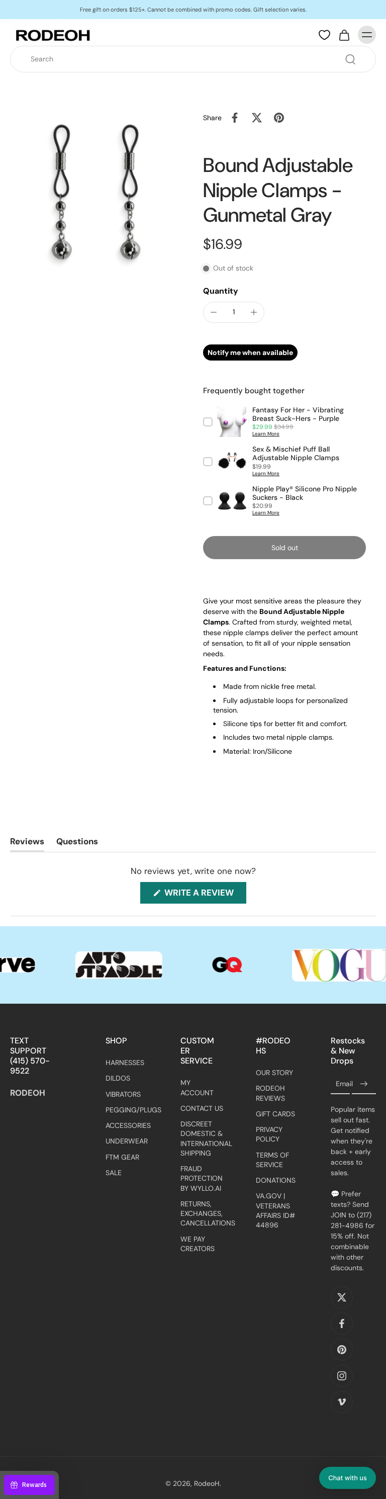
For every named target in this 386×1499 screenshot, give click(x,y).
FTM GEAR (122, 1157)
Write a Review (204, 895)
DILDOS (118, 1078)
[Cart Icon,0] (344, 35)
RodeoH (207, 1483)
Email (344, 1084)
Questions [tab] (77, 843)
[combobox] (196, 59)
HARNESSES (125, 1063)
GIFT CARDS (275, 1113)
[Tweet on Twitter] (257, 118)
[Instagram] (342, 1376)
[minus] (214, 312)
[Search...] (350, 59)
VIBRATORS (123, 1094)
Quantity (220, 291)
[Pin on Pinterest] (279, 118)
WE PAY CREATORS (197, 1244)
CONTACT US (201, 1108)
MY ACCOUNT (197, 1088)
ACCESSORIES (128, 1125)
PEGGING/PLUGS (128, 1109)
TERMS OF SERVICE (272, 1160)
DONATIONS (276, 1180)
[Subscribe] (364, 1085)
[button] (284, 547)
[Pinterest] (342, 1350)
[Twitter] (342, 1298)
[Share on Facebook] (235, 118)
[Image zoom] (96, 193)
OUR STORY (274, 1073)
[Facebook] (342, 1324)
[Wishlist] (324, 35)
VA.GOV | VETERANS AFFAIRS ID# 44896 (275, 1211)
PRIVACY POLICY (269, 1134)
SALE (114, 1172)
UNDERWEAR (127, 1141)
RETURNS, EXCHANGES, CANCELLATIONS (203, 1213)
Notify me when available (250, 352)
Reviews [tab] (27, 843)
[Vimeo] (342, 1402)
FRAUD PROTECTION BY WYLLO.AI (201, 1179)
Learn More (265, 433)
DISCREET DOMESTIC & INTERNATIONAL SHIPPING (203, 1139)
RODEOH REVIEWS (270, 1093)
